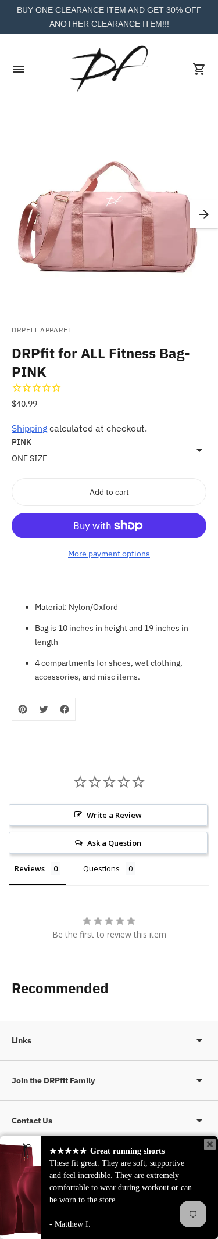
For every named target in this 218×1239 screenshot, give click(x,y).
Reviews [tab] (30, 868)
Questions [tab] (101, 868)
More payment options (109, 553)
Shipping (29, 428)
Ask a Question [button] (114, 843)
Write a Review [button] (114, 815)
